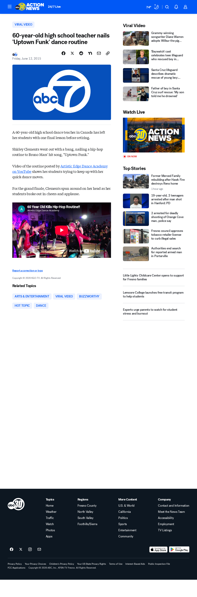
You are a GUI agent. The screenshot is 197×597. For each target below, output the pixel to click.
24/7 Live (54, 7)
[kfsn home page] (16, 504)
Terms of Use (115, 564)
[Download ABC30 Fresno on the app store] (158, 549)
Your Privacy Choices (35, 564)
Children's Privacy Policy (61, 564)
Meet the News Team (171, 511)
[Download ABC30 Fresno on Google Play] (179, 549)
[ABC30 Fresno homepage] (29, 7)
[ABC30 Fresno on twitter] (21, 549)
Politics (123, 518)
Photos (50, 530)
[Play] (154, 135)
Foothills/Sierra (87, 524)
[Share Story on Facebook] (63, 53)
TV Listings (165, 530)
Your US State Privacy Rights (91, 564)
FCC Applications (16, 568)
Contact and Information (173, 505)
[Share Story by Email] (99, 53)
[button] (10, 6)
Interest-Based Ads (135, 564)
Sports (122, 524)
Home (49, 505)
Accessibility (166, 518)
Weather (51, 511)
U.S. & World (126, 505)
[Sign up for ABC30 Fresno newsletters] (39, 549)
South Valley (85, 518)
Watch (50, 524)
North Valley (85, 511)
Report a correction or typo (27, 270)
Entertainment (127, 530)
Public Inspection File (159, 564)
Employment (166, 524)
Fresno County (87, 505)
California (124, 511)
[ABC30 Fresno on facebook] (11, 549)
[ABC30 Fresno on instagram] (30, 549)
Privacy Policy (15, 564)
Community (125, 536)
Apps (49, 536)
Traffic (50, 518)
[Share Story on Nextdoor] (90, 53)
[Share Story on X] (72, 53)
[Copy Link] (107, 53)
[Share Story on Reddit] (81, 53)
